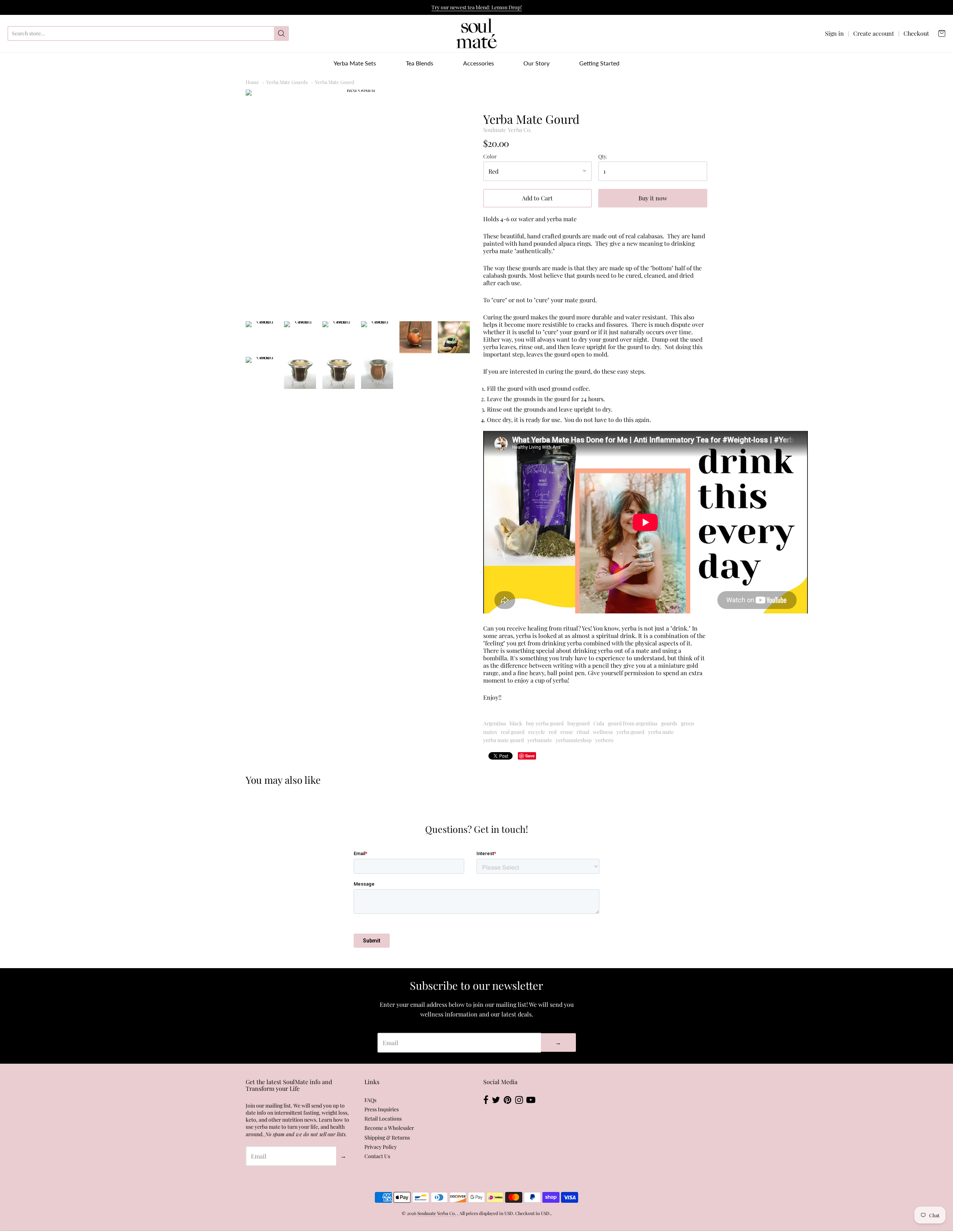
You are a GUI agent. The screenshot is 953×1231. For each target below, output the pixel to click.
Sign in (834, 33)
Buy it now (652, 198)
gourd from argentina (632, 723)
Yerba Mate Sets (355, 63)
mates (490, 731)
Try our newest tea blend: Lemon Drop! (476, 7)
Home (252, 82)
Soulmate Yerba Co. (507, 129)
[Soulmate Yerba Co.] (476, 33)
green (687, 723)
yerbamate (540, 740)
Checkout (916, 33)
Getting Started (599, 63)
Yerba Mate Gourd (334, 82)
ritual (583, 731)
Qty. (603, 157)
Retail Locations (383, 1118)
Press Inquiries (381, 1109)
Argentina (494, 723)
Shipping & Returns (387, 1137)
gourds (669, 723)
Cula (598, 723)
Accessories (478, 63)
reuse (566, 731)
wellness (603, 731)
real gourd (513, 731)
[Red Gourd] (358, 201)
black (516, 723)
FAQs (370, 1099)
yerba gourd (630, 731)
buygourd (578, 723)
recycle (536, 731)
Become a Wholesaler (389, 1127)
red (553, 731)
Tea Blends (419, 63)
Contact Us (377, 1156)
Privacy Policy (380, 1146)
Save (530, 755)
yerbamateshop (574, 740)
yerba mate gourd (503, 740)
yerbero (604, 740)
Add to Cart (537, 198)
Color (490, 157)
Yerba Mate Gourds (287, 82)
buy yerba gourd (545, 723)
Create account (873, 33)
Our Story (536, 63)
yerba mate (661, 731)
